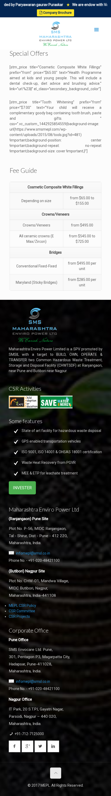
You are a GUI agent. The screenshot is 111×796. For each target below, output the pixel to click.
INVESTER (22, 487)
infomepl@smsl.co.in (33, 553)
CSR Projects (19, 616)
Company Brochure (57, 13)
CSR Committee (22, 611)
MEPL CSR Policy (22, 605)
